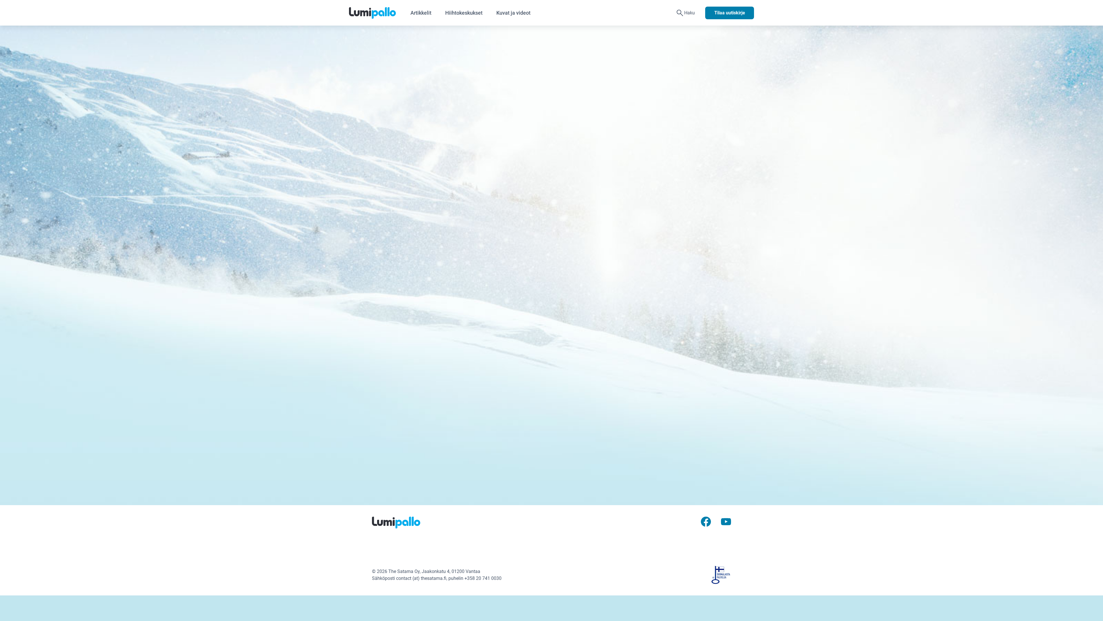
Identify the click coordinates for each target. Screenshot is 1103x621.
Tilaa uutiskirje (729, 13)
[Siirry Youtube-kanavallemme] (726, 521)
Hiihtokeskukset (464, 13)
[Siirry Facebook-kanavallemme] (706, 521)
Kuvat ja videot (513, 13)
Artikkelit (420, 13)
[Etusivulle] (376, 13)
